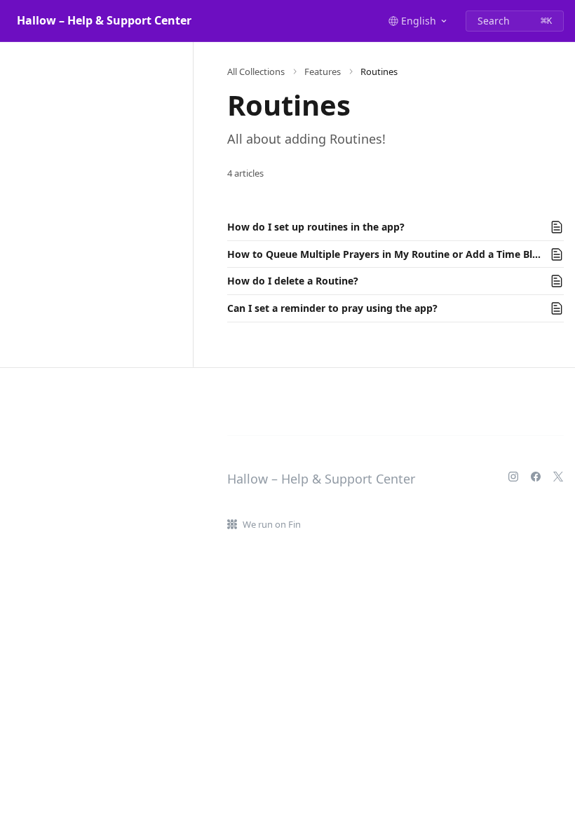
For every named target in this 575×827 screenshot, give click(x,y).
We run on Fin (272, 524)
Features (322, 71)
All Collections (256, 71)
